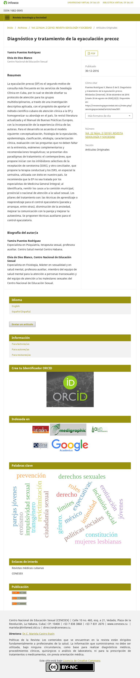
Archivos (22, 27)
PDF (92, 53)
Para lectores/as (20, 344)
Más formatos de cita (99, 115)
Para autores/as (20, 349)
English (16, 306)
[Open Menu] (7, 17)
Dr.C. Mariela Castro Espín (38, 633)
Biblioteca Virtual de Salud (118, 2)
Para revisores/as (21, 354)
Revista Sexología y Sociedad (29, 17)
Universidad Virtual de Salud (83, 2)
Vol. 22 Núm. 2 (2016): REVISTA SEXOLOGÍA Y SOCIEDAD (62, 27)
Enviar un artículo (22, 324)
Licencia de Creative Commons (81, 660)
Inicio (10, 27)
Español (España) (21, 311)
